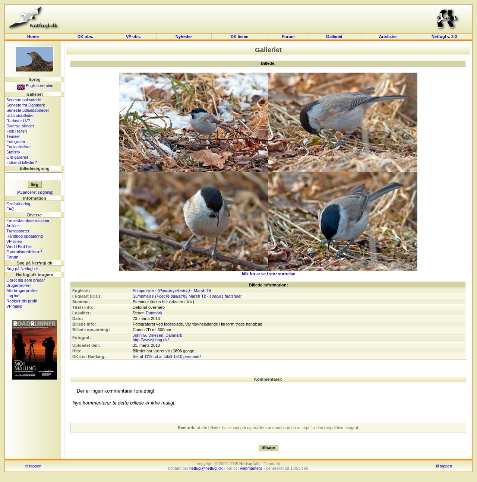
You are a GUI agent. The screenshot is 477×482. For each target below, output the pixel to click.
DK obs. (85, 36)
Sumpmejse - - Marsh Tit (172, 290)
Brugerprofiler (18, 285)
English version (39, 85)
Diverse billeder (20, 126)
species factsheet (225, 296)
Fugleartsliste (18, 147)
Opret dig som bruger (25, 280)
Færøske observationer (28, 220)
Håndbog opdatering (24, 236)
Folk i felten (16, 131)
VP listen (14, 241)
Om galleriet (17, 157)
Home (33, 36)
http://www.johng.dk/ (151, 339)
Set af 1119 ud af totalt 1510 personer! (167, 356)
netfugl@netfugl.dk (206, 468)
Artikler (12, 225)
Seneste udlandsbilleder (27, 110)
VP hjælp (14, 306)
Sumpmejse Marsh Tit (169, 296)
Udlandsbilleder (20, 115)
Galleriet (334, 36)
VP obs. (133, 36)
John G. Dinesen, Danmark (157, 335)
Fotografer (15, 141)
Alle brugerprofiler (22, 290)
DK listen (240, 36)
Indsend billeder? (21, 162)
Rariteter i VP (18, 120)
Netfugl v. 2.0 (444, 36)
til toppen (33, 466)
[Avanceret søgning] (35, 192)
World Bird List (19, 246)
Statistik (13, 152)
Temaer (13, 136)
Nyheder (184, 36)
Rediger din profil (21, 301)
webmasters (251, 468)
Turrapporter (17, 231)
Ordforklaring (18, 204)
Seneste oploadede (23, 100)
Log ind (12, 296)
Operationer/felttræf (24, 252)
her (165, 301)
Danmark (154, 313)
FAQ (10, 209)
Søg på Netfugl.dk (22, 268)
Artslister (388, 36)
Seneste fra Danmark (25, 105)
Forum (288, 36)
